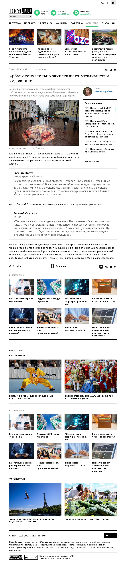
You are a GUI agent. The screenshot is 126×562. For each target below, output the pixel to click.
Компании (46, 23)
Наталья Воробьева (103, 91)
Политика (77, 23)
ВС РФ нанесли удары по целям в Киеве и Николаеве (99, 143)
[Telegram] (110, 70)
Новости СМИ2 (16, 350)
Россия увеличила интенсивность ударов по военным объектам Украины (20, 52)
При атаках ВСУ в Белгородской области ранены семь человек (100, 124)
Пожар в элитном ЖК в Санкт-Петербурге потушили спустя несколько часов (99, 134)
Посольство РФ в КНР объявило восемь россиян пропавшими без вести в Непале (98, 112)
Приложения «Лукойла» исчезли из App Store (99, 150)
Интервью (15, 23)
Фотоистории (17, 355)
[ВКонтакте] (106, 70)
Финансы (61, 23)
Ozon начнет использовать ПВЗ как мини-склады (75, 51)
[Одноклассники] (115, 70)
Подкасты (30, 23)
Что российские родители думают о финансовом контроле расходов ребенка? (48, 52)
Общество (92, 23)
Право (105, 23)
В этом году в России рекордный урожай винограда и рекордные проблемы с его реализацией (104, 54)
